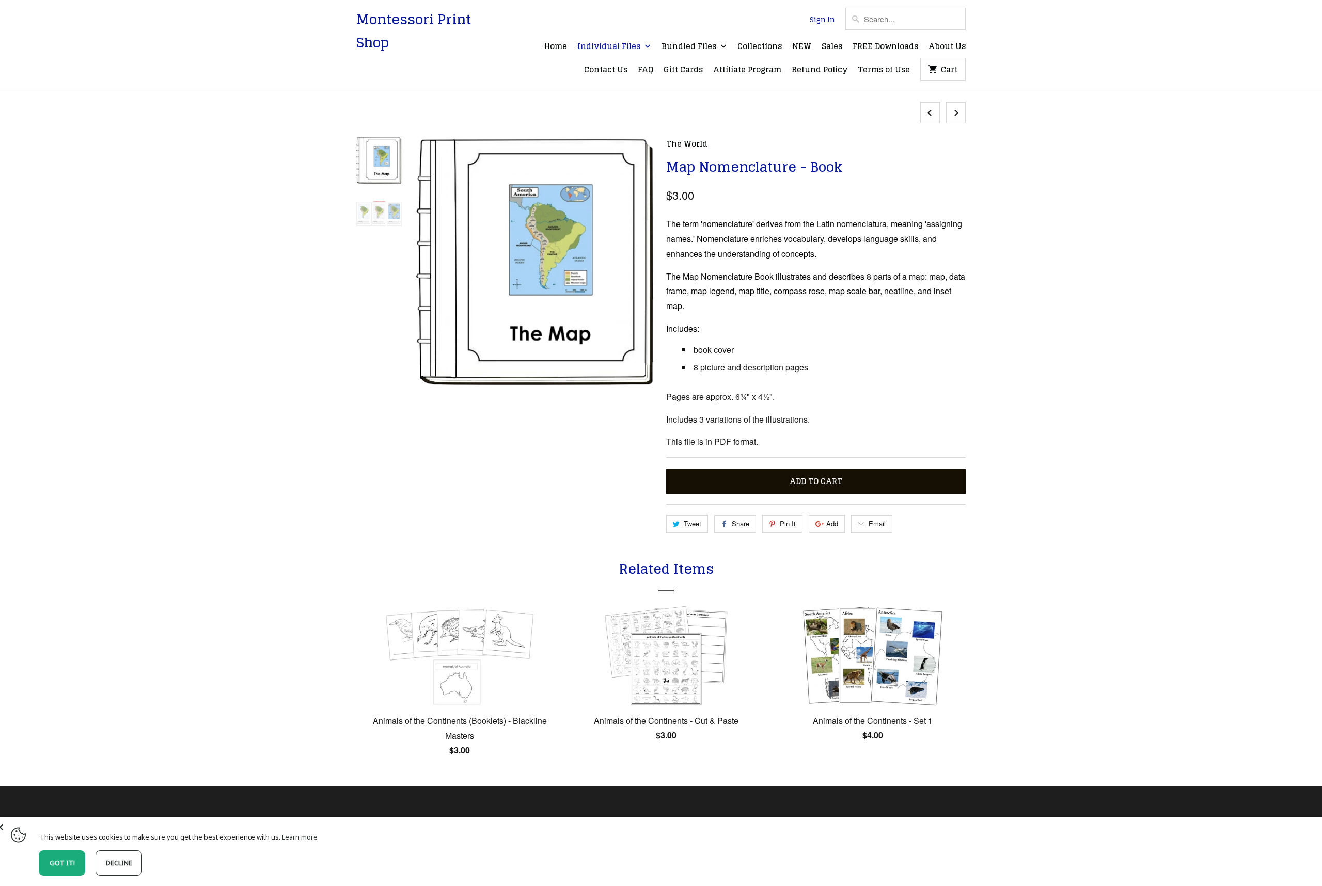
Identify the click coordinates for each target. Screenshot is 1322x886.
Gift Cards (683, 70)
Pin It (788, 523)
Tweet (692, 523)
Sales (832, 47)
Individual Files (609, 47)
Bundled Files (690, 47)
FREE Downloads (885, 47)
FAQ (645, 70)
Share (740, 523)
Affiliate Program (747, 70)
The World (686, 144)
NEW (801, 47)
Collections (759, 47)
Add (832, 523)
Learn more (300, 837)
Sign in (822, 20)
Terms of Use (884, 70)
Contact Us (605, 70)
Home (555, 47)
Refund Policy (819, 70)
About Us (947, 47)
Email (877, 523)
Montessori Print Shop (413, 31)
